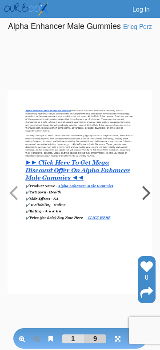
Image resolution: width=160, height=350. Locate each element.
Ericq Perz (137, 26)
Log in (141, 8)
